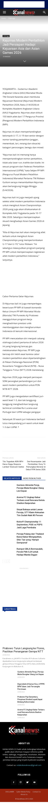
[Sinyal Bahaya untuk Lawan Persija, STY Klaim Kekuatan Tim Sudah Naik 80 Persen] (9, 512)
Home (3, 18)
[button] (44, 12)
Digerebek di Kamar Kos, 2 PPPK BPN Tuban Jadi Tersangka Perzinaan (31, 686)
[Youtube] (34, 782)
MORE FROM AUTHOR (32, 478)
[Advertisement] (24, 4)
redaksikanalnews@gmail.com (29, 765)
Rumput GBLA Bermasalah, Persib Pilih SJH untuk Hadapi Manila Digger (30, 552)
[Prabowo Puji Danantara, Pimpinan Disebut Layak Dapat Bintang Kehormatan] (9, 700)
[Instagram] (20, 782)
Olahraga (11, 18)
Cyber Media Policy (23, 792)
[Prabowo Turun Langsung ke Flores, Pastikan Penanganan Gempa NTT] (24, 629)
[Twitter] (27, 782)
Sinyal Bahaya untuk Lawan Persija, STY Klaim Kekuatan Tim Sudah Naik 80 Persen (30, 512)
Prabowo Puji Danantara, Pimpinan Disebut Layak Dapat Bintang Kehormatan (29, 699)
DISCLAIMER (10, 792)
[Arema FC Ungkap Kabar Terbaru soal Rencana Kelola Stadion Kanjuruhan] (9, 500)
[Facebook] (13, 782)
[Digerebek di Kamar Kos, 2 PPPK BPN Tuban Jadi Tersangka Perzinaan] (9, 687)
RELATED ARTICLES (12, 478)
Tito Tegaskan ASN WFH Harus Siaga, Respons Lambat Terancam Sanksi (13, 464)
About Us (24, 794)
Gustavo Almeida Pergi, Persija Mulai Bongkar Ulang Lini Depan (30, 488)
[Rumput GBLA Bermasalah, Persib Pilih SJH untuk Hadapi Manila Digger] (9, 551)
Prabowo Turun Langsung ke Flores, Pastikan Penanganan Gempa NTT (24, 650)
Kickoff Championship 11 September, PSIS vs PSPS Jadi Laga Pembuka (29, 524)
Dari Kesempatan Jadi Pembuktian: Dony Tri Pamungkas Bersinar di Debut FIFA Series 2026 (35, 465)
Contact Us (37, 792)
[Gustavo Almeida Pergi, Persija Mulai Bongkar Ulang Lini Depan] (9, 488)
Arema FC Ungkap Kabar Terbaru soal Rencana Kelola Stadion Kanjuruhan (31, 500)
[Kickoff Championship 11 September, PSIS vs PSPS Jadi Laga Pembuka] (9, 524)
